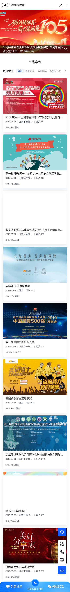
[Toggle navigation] (60, 4)
